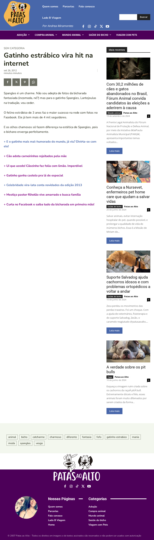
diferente (71, 437)
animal (12, 437)
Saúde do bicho (115, 206)
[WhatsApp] (33, 82)
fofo (99, 437)
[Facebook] (83, 26)
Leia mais (114, 151)
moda (11, 443)
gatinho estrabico (117, 437)
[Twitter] (101, 26)
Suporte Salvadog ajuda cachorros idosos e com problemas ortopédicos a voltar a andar (128, 284)
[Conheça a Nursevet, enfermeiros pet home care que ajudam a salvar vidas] (128, 172)
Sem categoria (14, 48)
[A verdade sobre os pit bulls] (128, 351)
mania (135, 437)
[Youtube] (107, 26)
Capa (110, 377)
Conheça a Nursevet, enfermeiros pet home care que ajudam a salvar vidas (128, 194)
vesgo (39, 443)
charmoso (55, 437)
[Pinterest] (25, 82)
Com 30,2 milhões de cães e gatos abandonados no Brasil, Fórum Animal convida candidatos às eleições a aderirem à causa (127, 96)
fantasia (86, 437)
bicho (24, 437)
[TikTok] (95, 26)
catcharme (39, 437)
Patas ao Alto (130, 112)
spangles (25, 443)
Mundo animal (114, 113)
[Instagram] (89, 26)
